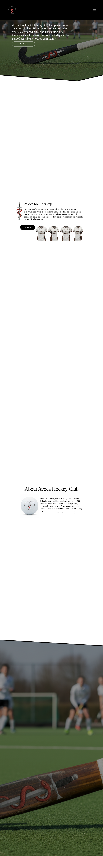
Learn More (59, 512)
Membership (27, 227)
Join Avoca (23, 44)
